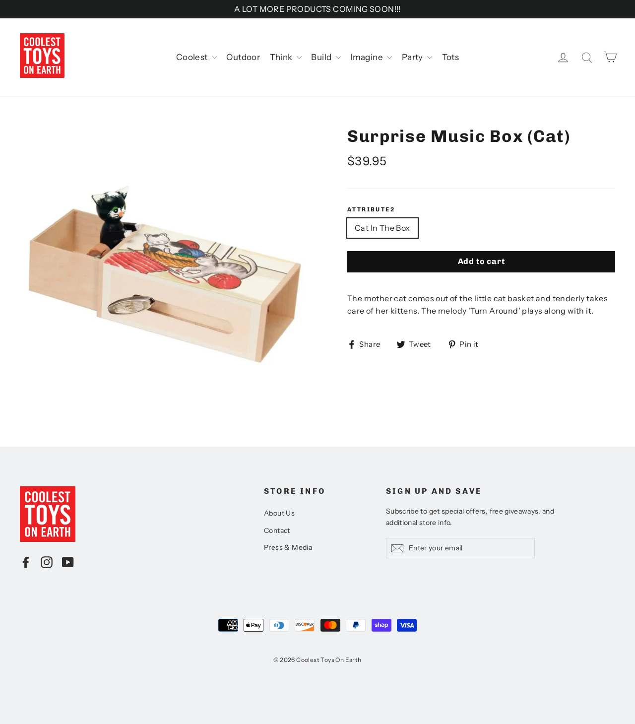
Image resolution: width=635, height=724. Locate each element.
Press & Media (288, 547)
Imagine (367, 57)
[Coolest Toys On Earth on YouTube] (68, 561)
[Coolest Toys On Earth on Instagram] (47, 561)
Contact (277, 530)
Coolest (192, 57)
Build (322, 57)
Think (282, 57)
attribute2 (371, 209)
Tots (450, 57)
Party (413, 57)
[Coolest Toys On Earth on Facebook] (26, 561)
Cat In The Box (382, 228)
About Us (279, 513)
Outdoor (243, 57)
